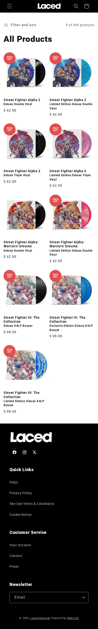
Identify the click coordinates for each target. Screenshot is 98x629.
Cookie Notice (21, 515)
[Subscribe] (83, 597)
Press (14, 566)
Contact (16, 556)
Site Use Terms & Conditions (32, 504)
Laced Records (40, 618)
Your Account (20, 545)
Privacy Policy (21, 493)
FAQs (14, 482)
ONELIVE (73, 618)
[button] (9, 6)
